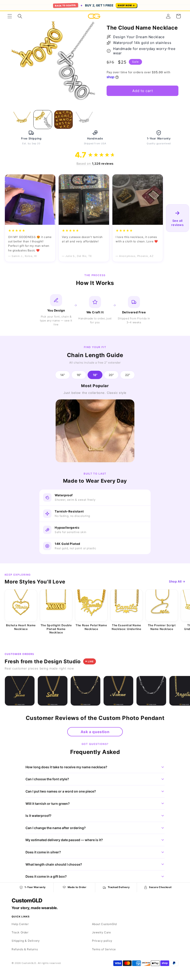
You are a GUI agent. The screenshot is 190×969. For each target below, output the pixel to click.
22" (127, 375)
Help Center (20, 924)
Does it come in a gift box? (46, 876)
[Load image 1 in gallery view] (22, 119)
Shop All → (177, 581)
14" (62, 375)
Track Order (20, 932)
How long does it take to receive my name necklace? (66, 767)
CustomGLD (27, 900)
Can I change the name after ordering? (55, 828)
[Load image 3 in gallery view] (63, 119)
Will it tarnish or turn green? (47, 803)
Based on (95, 163)
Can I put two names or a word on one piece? (60, 791)
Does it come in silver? (43, 852)
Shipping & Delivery (26, 940)
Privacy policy (102, 940)
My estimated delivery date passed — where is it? (64, 840)
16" (79, 375)
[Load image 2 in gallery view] (43, 119)
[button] (10, 16)
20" (111, 375)
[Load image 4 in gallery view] (84, 119)
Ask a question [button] (95, 731)
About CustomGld (104, 924)
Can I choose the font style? (47, 779)
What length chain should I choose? (53, 864)
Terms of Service (104, 949)
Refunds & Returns (25, 949)
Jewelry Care (101, 932)
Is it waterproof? (38, 816)
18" (95, 375)
